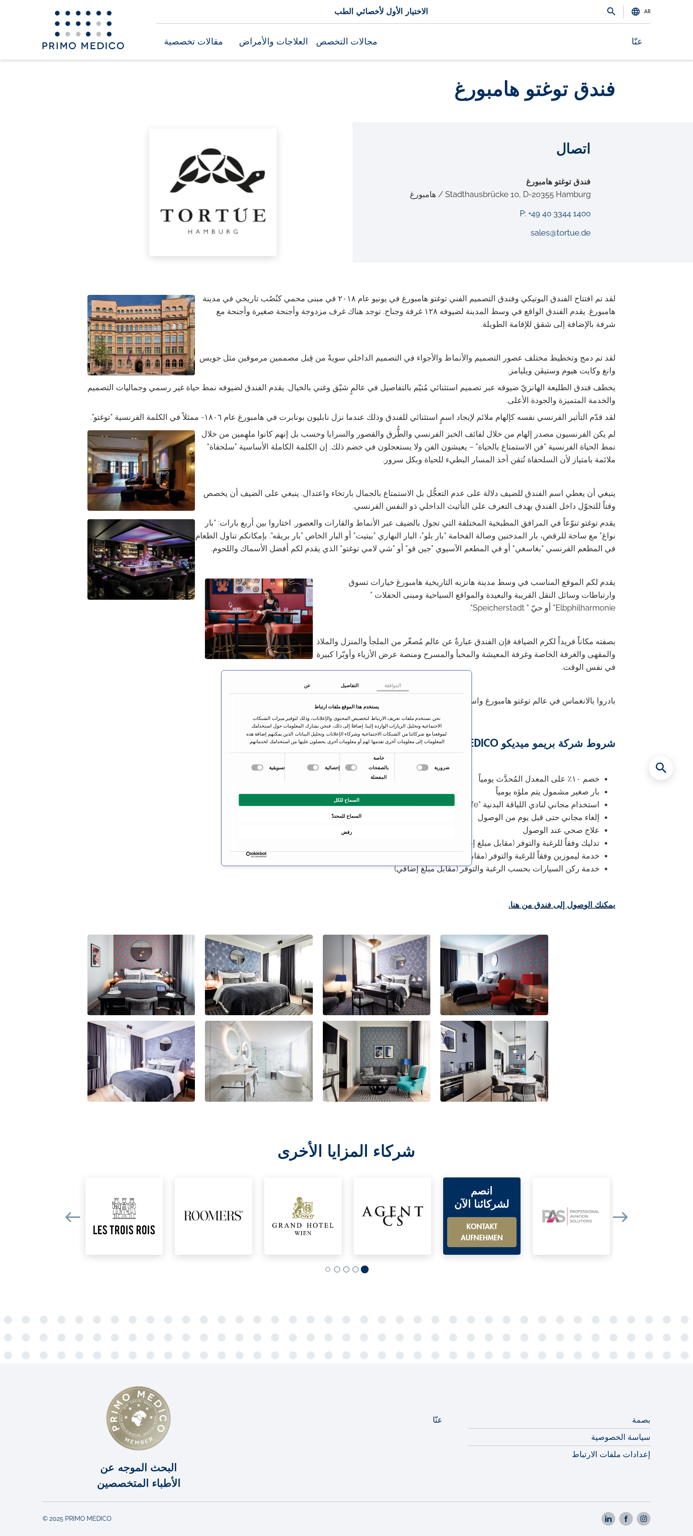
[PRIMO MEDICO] (83, 30)
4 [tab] (337, 1270)
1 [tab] (365, 1270)
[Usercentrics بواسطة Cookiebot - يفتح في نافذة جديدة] (265, 854)
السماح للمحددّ (346, 816)
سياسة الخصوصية (620, 1437)
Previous (72, 1217)
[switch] (352, 767)
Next (620, 1217)
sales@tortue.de (561, 233)
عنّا (637, 41)
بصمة (641, 1420)
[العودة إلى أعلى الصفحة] (661, 1516)
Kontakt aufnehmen (482, 1232)
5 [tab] (327, 1269)
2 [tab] (355, 1270)
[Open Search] (611, 12)
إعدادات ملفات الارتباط (611, 1454)
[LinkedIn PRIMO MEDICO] (608, 1519)
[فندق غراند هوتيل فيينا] (303, 1216)
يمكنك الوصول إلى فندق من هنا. (562, 904)
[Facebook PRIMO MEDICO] (626, 1519)
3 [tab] (346, 1270)
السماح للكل (346, 800)
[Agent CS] (392, 1216)
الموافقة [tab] (393, 685)
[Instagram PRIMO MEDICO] (643, 1519)
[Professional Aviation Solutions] (571, 1216)
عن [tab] (307, 685)
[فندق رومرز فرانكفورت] (213, 1216)
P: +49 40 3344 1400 (555, 213)
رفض (346, 832)
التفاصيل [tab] (350, 685)
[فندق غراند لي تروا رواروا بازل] (124, 1216)
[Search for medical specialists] (661, 768)
